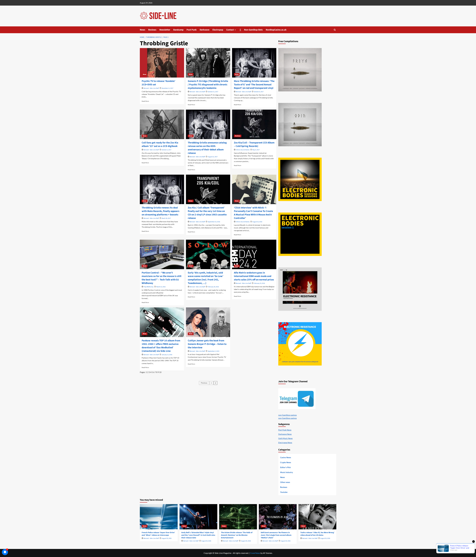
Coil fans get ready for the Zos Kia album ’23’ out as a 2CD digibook (160, 144)
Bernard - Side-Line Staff (151, 88)
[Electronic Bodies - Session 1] (300, 234)
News (142, 29)
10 (160, 372)
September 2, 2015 (213, 351)
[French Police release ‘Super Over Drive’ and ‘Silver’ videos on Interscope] (159, 516)
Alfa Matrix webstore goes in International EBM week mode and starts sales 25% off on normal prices (254, 276)
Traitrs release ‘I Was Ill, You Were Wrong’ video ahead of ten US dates (317, 533)
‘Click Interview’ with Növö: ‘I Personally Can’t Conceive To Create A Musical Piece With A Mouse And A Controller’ (253, 213)
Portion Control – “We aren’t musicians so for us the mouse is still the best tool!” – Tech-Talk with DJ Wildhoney (161, 278)
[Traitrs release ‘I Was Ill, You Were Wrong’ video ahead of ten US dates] (317, 516)
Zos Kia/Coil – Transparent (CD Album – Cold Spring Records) (254, 144)
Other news (285, 482)
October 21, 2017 (213, 92)
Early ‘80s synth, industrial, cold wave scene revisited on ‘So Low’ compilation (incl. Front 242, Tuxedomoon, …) (205, 278)
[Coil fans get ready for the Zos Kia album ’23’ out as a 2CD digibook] (162, 124)
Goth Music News (285, 438)
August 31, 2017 (213, 157)
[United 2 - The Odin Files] (300, 124)
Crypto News (285, 462)
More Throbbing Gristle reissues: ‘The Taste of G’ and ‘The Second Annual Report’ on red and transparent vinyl (254, 84)
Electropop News (285, 442)
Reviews (152, 29)
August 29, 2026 (166, 538)
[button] (334, 30)
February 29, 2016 (213, 287)
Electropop (217, 29)
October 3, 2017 (166, 150)
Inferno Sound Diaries (243, 150)
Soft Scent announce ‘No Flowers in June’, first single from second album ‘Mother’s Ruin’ (276, 535)
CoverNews (255, 553)
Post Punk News (284, 430)
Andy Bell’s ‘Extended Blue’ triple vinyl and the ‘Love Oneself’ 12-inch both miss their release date (198, 535)
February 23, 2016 (259, 283)
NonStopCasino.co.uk (276, 29)
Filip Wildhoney (148, 287)
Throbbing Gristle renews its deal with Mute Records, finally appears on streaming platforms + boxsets (160, 211)
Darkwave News (285, 434)
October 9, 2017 (259, 92)
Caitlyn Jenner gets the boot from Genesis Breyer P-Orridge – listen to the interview (207, 344)
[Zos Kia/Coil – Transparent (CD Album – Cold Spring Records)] (254, 124)
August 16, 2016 (257, 222)
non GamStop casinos (287, 415)
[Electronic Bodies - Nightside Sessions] (300, 179)
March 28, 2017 (166, 218)
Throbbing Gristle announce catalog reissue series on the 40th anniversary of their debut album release (207, 148)
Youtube (283, 492)
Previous (204, 383)
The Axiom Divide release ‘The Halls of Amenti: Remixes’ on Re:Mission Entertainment (236, 535)
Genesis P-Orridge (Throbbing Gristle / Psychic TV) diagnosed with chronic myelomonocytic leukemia (208, 84)
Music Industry (286, 472)
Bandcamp (178, 29)
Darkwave (204, 29)
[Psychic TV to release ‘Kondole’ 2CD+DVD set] (162, 63)
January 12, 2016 (167, 355)
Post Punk (192, 29)
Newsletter (164, 29)
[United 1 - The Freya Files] (300, 69)
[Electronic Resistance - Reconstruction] (300, 289)
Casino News (285, 457)
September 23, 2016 (214, 222)
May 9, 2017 (256, 150)
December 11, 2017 (167, 88)
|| (240, 29)
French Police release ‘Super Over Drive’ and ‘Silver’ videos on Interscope (158, 533)
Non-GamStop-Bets (253, 29)
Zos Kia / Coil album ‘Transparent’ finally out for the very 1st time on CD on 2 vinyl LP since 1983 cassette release (207, 213)
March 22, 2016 (160, 287)
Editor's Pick (285, 467)
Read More (145, 101)
